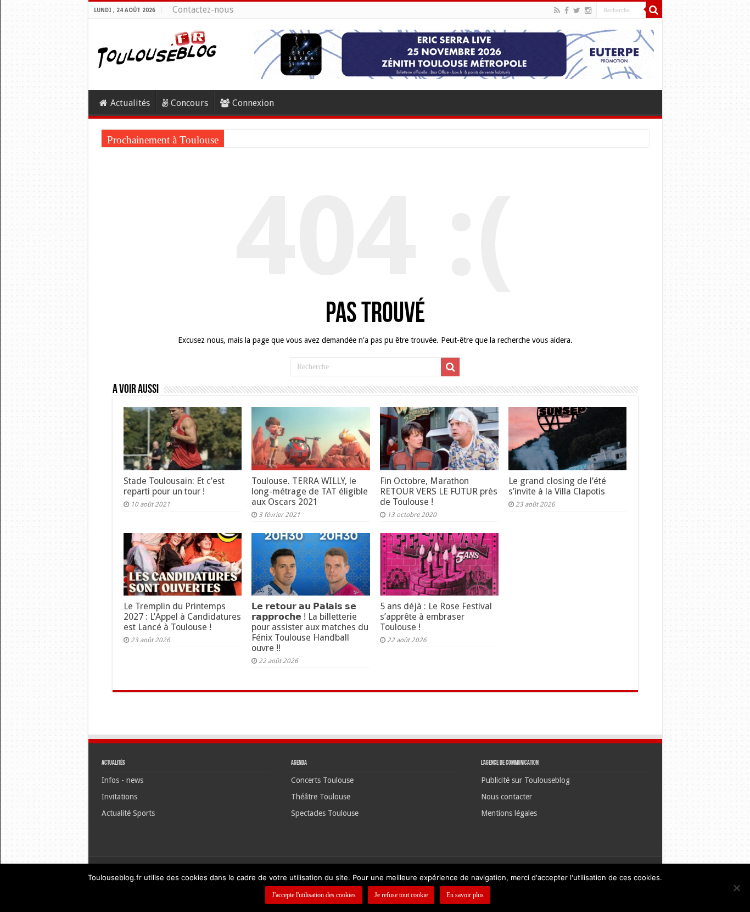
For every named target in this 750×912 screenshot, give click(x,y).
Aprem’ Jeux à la (254, 138)
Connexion (253, 103)
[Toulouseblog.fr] (157, 48)
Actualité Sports (128, 813)
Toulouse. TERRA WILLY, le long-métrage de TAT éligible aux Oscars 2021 (309, 491)
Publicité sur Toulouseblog (525, 780)
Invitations (119, 796)
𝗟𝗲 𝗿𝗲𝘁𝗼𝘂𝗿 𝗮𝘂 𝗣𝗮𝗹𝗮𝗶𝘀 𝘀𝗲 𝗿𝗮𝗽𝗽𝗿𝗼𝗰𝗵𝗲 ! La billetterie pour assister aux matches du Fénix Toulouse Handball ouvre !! (309, 627)
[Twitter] (576, 10)
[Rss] (557, 10)
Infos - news (122, 780)
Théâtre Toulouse (320, 796)
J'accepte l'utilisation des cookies (314, 895)
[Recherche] (654, 10)
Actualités (130, 103)
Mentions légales (509, 813)
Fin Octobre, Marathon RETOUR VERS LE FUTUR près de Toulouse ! (438, 491)
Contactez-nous (202, 9)
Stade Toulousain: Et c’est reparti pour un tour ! (174, 486)
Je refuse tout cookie (401, 895)
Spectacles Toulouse (325, 813)
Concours (189, 103)
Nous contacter (506, 796)
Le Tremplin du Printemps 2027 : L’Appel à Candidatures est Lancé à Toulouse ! (182, 616)
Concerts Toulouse (322, 780)
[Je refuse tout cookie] (736, 887)
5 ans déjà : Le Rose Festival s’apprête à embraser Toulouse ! (436, 616)
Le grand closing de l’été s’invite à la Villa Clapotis (557, 486)
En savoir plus (465, 895)
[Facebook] (566, 10)
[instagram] (588, 10)
